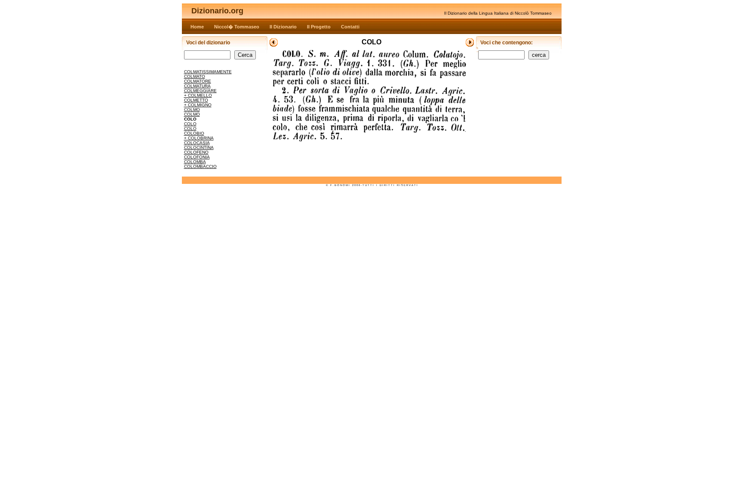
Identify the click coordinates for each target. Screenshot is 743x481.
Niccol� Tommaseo (236, 26)
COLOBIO (194, 133)
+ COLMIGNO (198, 104)
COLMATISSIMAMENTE (208, 71)
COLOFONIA (197, 157)
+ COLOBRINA (199, 138)
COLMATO (194, 76)
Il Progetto (319, 26)
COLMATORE (197, 81)
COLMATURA (197, 86)
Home (197, 26)
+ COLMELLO (198, 95)
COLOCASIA (197, 142)
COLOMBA (195, 161)
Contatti (350, 26)
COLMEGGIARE (200, 90)
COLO (190, 123)
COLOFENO (196, 152)
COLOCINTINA (199, 147)
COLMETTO (196, 100)
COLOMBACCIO (200, 166)
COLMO (192, 109)
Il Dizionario (283, 26)
